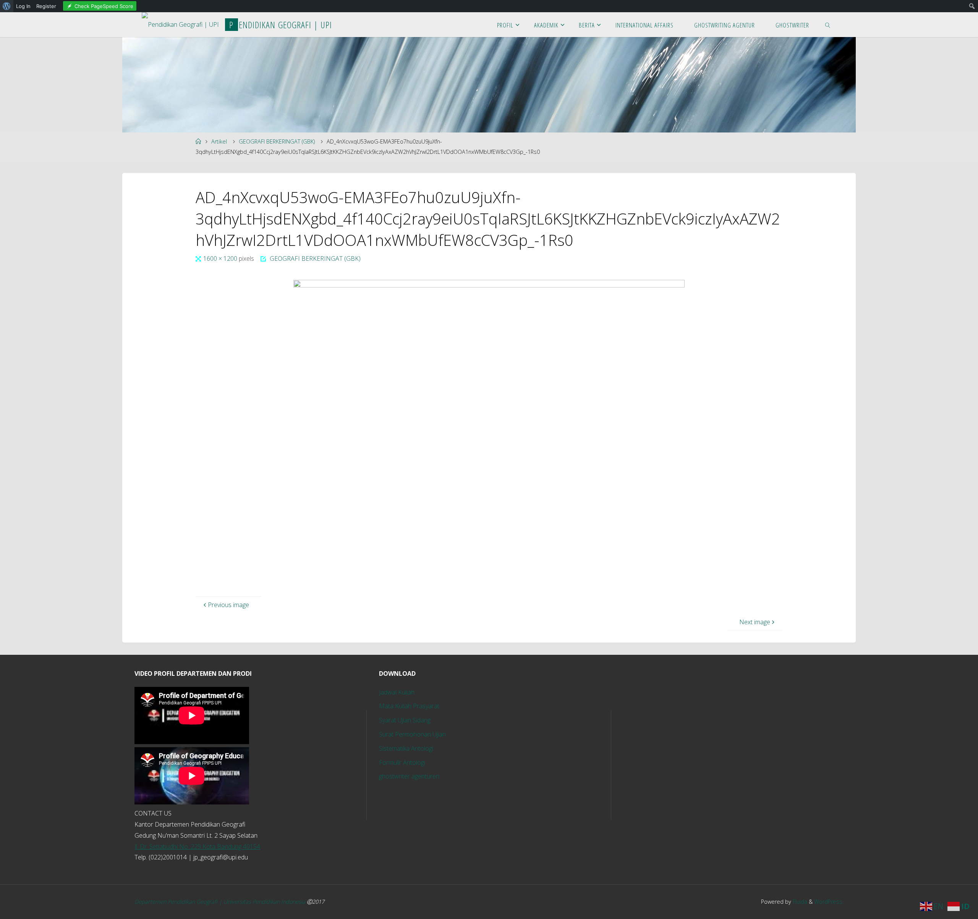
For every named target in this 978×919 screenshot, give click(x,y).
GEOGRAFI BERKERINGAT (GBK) (277, 141)
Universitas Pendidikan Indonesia (265, 901)
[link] (827, 24)
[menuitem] (6, 6)
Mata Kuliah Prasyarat (409, 706)
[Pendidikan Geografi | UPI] (180, 22)
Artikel (219, 141)
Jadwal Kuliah (397, 692)
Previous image (228, 605)
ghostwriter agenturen (409, 776)
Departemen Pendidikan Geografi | (178, 901)
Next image (754, 622)
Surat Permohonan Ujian (412, 734)
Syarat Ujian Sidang (405, 720)
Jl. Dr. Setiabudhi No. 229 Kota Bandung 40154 (197, 846)
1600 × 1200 (221, 258)
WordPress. (829, 901)
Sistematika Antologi (406, 748)
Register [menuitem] (46, 6)
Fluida (799, 901)
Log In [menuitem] (23, 6)
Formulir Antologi (402, 762)
